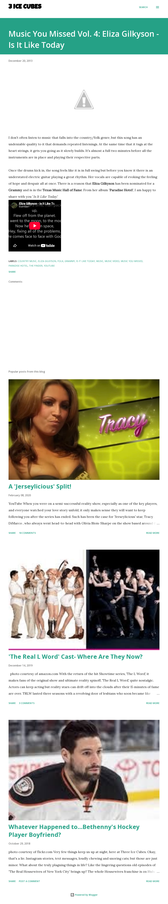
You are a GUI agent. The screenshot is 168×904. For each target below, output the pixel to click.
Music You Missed (132, 261)
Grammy (70, 261)
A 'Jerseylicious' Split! (40, 486)
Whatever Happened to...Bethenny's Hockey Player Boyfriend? (74, 831)
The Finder (35, 265)
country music (27, 261)
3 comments (26, 703)
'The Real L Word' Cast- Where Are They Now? (76, 657)
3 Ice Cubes (25, 7)
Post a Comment (29, 881)
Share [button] (12, 271)
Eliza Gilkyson (47, 261)
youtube (49, 265)
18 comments (27, 532)
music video (112, 261)
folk (60, 261)
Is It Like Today (85, 261)
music (99, 261)
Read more (152, 532)
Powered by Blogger (86, 894)
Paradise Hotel (18, 265)
